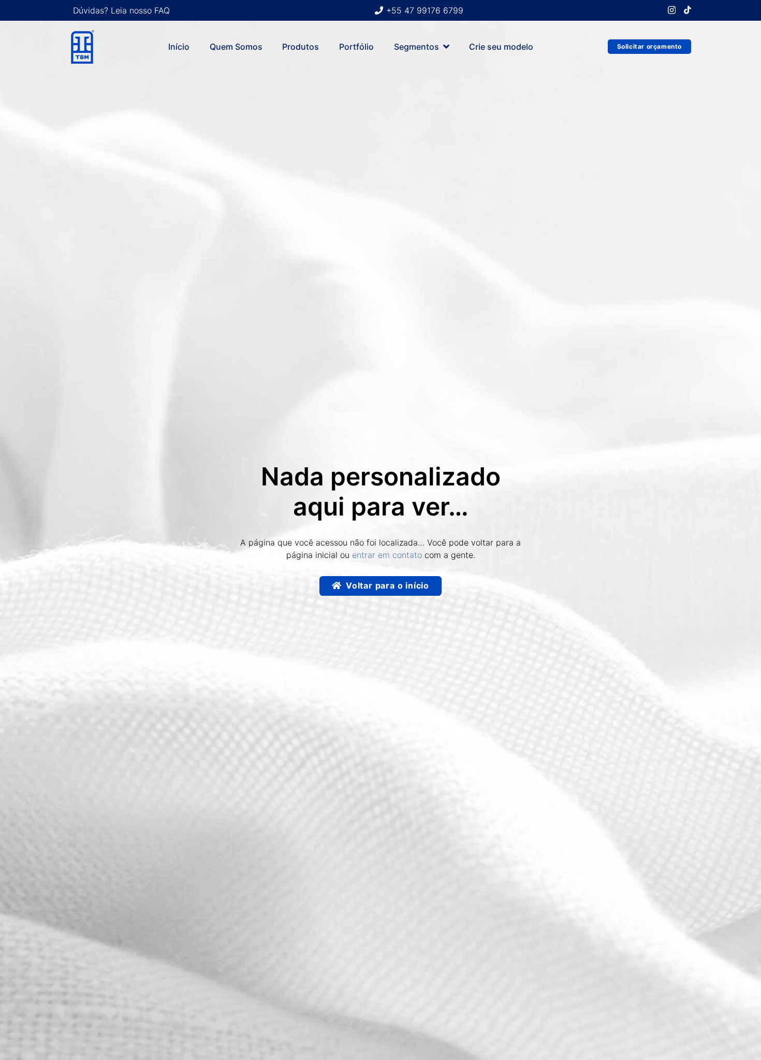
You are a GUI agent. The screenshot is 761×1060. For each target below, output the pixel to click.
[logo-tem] (82, 47)
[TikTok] (687, 10)
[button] (446, 46)
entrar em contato (387, 555)
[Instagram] (672, 10)
